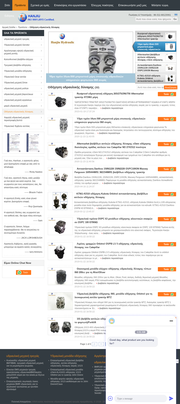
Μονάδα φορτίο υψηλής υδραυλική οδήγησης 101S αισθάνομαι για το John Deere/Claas (69, 381)
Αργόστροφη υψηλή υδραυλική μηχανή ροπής (19, 52)
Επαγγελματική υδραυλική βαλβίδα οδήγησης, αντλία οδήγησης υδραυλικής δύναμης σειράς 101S (66, 363)
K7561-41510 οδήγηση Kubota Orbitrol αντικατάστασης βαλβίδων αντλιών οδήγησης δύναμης (150, 78)
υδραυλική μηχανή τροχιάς (16, 39)
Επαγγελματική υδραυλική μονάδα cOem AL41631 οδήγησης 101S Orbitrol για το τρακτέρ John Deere (66, 372)
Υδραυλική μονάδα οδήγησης (18, 71)
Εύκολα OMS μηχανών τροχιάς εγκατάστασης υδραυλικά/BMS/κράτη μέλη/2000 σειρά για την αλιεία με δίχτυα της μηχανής (25, 373)
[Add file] (110, 398)
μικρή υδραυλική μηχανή (15, 106)
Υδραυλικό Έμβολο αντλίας (17, 126)
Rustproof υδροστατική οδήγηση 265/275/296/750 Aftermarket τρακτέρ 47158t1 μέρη (150, 36)
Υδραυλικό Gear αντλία (15, 77)
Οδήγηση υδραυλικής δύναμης (18, 111)
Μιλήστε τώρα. (160, 5)
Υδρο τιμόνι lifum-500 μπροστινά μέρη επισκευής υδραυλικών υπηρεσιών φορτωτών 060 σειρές (148, 47)
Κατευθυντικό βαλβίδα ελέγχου (18, 59)
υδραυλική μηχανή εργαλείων (18, 100)
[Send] (171, 398)
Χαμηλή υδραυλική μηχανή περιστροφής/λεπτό (17, 119)
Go (175, 19)
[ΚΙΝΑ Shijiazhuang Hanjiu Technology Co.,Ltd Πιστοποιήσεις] (13, 142)
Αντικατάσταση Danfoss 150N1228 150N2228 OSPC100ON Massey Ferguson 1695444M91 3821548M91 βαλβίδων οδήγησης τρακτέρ (149, 68)
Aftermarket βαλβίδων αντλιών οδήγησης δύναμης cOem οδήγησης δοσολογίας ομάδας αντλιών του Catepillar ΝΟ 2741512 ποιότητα (150, 57)
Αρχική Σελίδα (8, 27)
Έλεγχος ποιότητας (102, 5)
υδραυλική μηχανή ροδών (16, 88)
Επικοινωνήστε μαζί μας (132, 5)
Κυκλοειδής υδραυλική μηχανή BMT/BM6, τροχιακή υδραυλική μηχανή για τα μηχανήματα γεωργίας (25, 363)
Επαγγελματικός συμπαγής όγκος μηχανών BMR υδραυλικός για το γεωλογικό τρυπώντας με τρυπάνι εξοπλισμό (22, 385)
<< (101, 344)
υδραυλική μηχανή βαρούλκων (18, 94)
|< (94, 344)
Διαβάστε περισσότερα (112, 108)
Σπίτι (7, 5)
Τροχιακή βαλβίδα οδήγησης (17, 65)
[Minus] (171, 321)
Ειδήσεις (9, 15)
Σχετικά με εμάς (40, 5)
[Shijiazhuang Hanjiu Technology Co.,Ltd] (36, 17)
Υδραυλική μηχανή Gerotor (17, 45)
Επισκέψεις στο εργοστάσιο (70, 5)
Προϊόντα (20, 5)
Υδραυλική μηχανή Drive (15, 82)
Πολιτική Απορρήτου (21, 401)
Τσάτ (167, 94)
